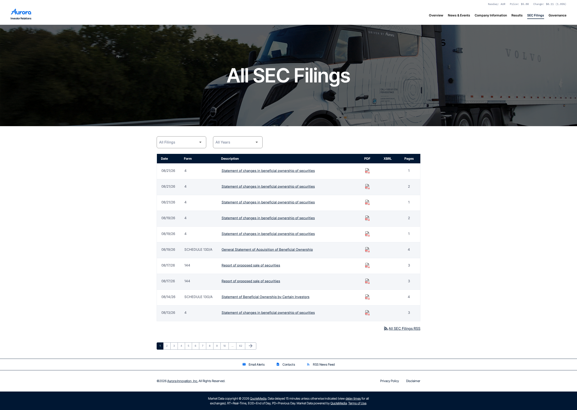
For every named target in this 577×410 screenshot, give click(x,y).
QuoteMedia (258, 398)
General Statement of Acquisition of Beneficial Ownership (267, 249)
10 (226, 345)
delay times (353, 398)
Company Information (491, 15)
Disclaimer (413, 381)
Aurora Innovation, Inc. (182, 381)
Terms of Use (357, 403)
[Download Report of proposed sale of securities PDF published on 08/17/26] (367, 265)
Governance (557, 15)
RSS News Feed (321, 364)
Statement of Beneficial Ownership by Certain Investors (265, 297)
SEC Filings (535, 15)
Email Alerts (253, 364)
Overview (436, 15)
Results (517, 15)
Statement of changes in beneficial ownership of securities (268, 171)
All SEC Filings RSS (401, 328)
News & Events (459, 15)
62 (242, 345)
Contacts (285, 364)
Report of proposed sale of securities (251, 265)
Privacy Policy (389, 381)
